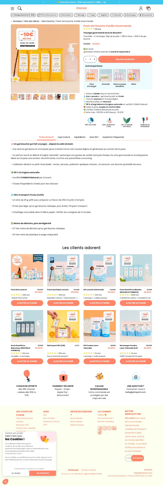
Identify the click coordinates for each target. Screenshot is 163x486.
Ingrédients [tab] (79, 137)
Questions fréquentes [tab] (113, 137)
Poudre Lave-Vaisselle (25, 428)
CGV (45, 424)
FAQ (45, 415)
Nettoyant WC (22, 425)
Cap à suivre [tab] (64, 137)
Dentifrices (21, 431)
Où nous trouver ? (106, 418)
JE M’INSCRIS (137, 458)
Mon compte (49, 418)
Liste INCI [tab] (94, 137)
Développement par (81, 474)
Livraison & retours (51, 421)
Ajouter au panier (125, 59)
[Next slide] (119, 2)
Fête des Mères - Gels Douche (39, 21)
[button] (14, 97)
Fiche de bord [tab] (46, 137)
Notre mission (76, 421)
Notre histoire (76, 418)
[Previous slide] (43, 2)
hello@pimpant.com (135, 392)
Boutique (17, 21)
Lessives (19, 421)
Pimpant (92, 470)
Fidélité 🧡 (102, 415)
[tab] (38, 91)
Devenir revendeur (106, 421)
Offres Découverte (24, 418)
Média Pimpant (77, 425)
